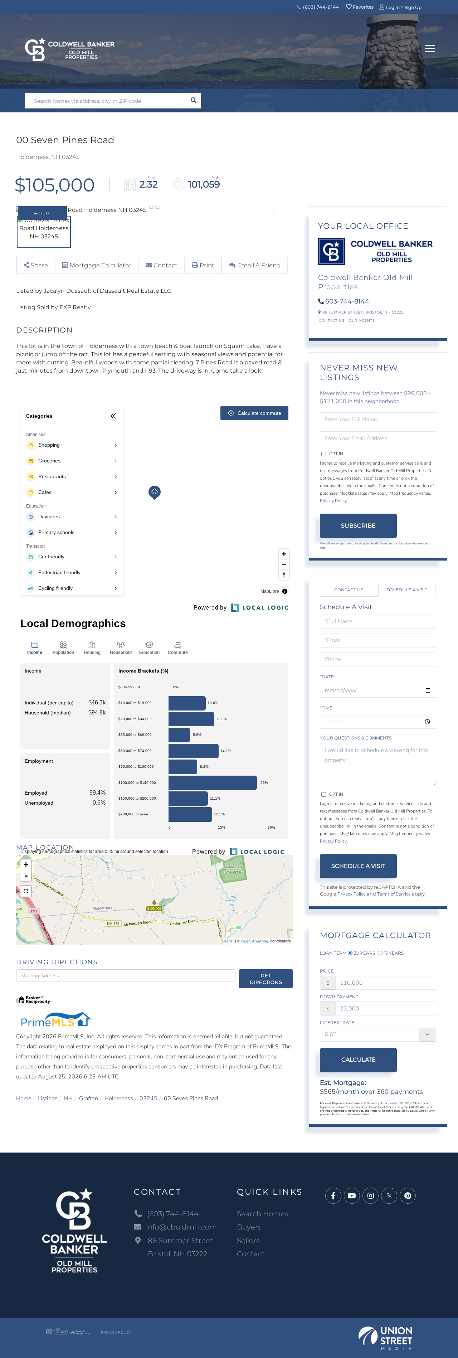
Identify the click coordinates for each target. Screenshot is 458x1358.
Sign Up (413, 7)
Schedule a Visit (406, 589)
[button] (193, 100)
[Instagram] (370, 1196)
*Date (327, 676)
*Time (326, 707)
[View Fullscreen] (25, 891)
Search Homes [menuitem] (262, 1213)
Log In (393, 7)
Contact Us (331, 320)
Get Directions (266, 979)
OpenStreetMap (255, 941)
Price (327, 971)
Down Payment (339, 996)
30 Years (364, 953)
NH (68, 1098)
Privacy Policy (333, 501)
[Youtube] (352, 1196)
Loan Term (333, 953)
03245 (148, 1098)
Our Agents (362, 320)
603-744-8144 (347, 301)
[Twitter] (389, 1196)
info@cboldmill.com (181, 1227)
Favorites (363, 7)
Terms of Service (394, 894)
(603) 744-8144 (320, 7)
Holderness (118, 1098)
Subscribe (358, 525)
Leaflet (228, 941)
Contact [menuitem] (251, 1254)
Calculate (358, 1059)
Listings (48, 1098)
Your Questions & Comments (355, 738)
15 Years (394, 953)
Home (23, 1098)
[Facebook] (333, 1196)
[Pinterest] (407, 1196)
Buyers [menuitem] (249, 1227)
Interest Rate (337, 1022)
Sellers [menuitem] (248, 1240)
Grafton (88, 1098)
